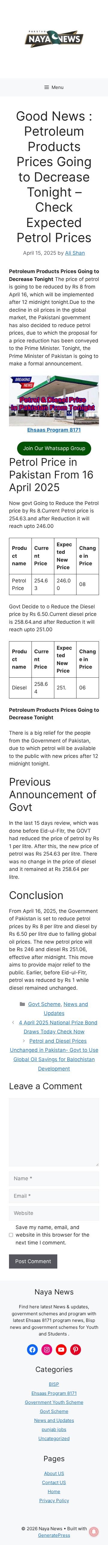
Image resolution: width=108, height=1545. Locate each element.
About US (54, 1473)
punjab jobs (54, 1429)
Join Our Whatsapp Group (54, 448)
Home (54, 1491)
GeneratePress (54, 1535)
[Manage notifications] (94, 1532)
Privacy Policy (54, 1500)
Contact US (54, 1482)
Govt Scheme (44, 1004)
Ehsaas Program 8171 (54, 430)
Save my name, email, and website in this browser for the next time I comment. (52, 1235)
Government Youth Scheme (54, 1402)
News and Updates (54, 1420)
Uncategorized (54, 1438)
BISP (54, 1384)
